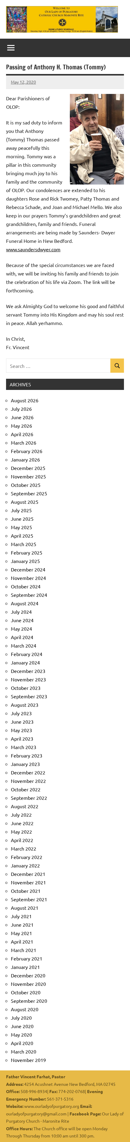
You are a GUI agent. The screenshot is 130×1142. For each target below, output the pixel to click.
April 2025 (22, 535)
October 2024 (26, 586)
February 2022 (26, 857)
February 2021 (26, 958)
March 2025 (23, 544)
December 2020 (28, 975)
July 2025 (21, 510)
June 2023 (22, 722)
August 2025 (24, 502)
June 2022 (22, 823)
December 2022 (28, 772)
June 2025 (22, 519)
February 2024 (26, 654)
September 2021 (29, 899)
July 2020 (21, 1018)
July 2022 (21, 815)
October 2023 (26, 688)
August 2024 (24, 603)
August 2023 (24, 705)
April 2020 (22, 1043)
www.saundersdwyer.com (33, 249)
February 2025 (26, 552)
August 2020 (24, 1009)
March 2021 (23, 950)
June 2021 (22, 925)
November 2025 (28, 476)
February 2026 (26, 451)
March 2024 (23, 645)
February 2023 (26, 755)
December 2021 (28, 874)
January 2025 (25, 561)
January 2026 (25, 459)
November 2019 (28, 1060)
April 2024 (22, 637)
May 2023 (21, 730)
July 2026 (21, 409)
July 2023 (21, 713)
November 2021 (28, 882)
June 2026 (22, 417)
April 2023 (22, 738)
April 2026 (22, 434)
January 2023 (25, 764)
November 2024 (28, 578)
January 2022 (25, 865)
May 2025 (21, 527)
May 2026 (21, 426)
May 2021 (21, 933)
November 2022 (28, 781)
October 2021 (26, 891)
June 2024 (22, 620)
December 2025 (28, 468)
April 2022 (22, 840)
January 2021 (25, 967)
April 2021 (22, 941)
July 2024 (21, 612)
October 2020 (26, 992)
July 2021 (21, 916)
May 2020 (21, 1034)
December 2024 (28, 569)
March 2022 (23, 848)
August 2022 (24, 806)
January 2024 (25, 662)
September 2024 (29, 595)
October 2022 (26, 789)
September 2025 (29, 493)
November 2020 (28, 984)
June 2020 (22, 1026)
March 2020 (23, 1051)
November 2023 (28, 679)
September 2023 (29, 696)
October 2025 (26, 485)
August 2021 (24, 908)
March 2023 (23, 747)
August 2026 (24, 400)
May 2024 (21, 629)
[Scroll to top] (117, 1129)
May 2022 (21, 831)
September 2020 (29, 1001)
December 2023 (28, 671)
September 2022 (29, 798)
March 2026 (23, 442)
